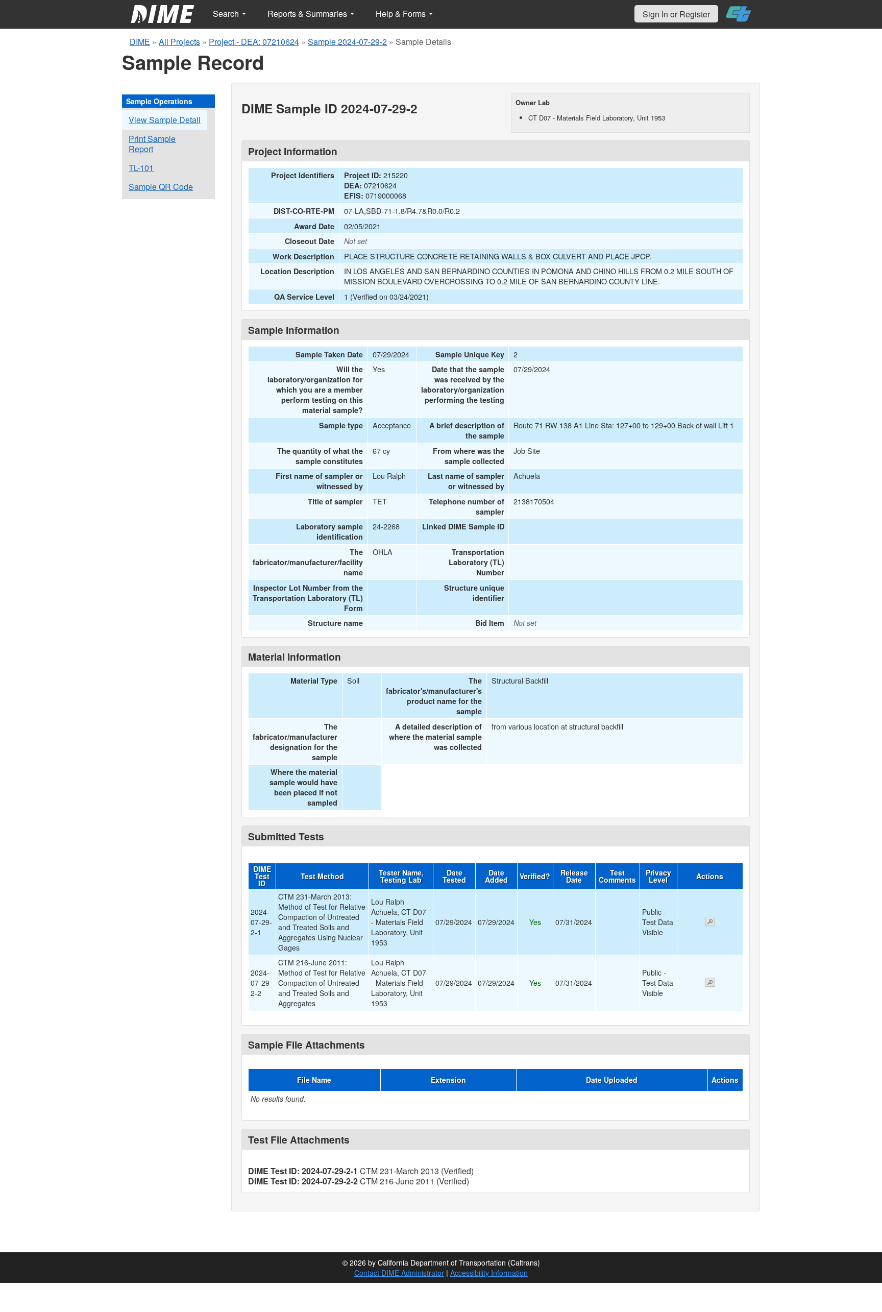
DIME (140, 41)
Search (227, 13)
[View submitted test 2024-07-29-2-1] (710, 922)
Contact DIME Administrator (399, 1273)
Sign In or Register (676, 14)
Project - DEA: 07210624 (254, 41)
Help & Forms (402, 13)
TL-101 (141, 168)
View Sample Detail (165, 120)
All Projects (179, 41)
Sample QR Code (161, 186)
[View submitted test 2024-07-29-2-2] (710, 983)
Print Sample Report (152, 144)
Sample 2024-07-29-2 (347, 41)
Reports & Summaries (308, 13)
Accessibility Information (489, 1273)
